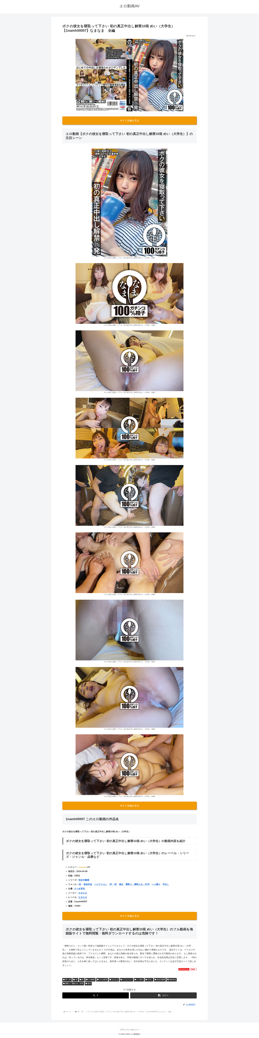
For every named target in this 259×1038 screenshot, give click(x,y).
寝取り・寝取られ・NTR (138, 884)
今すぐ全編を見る (129, 120)
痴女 (121, 884)
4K (80, 884)
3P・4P (113, 884)
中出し (166, 884)
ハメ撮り (156, 884)
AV (83, 980)
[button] (163, 995)
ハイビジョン (100, 884)
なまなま (83, 893)
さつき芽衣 (79, 888)
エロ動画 (91, 980)
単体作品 (88, 884)
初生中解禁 (84, 880)
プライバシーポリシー (129, 1030)
